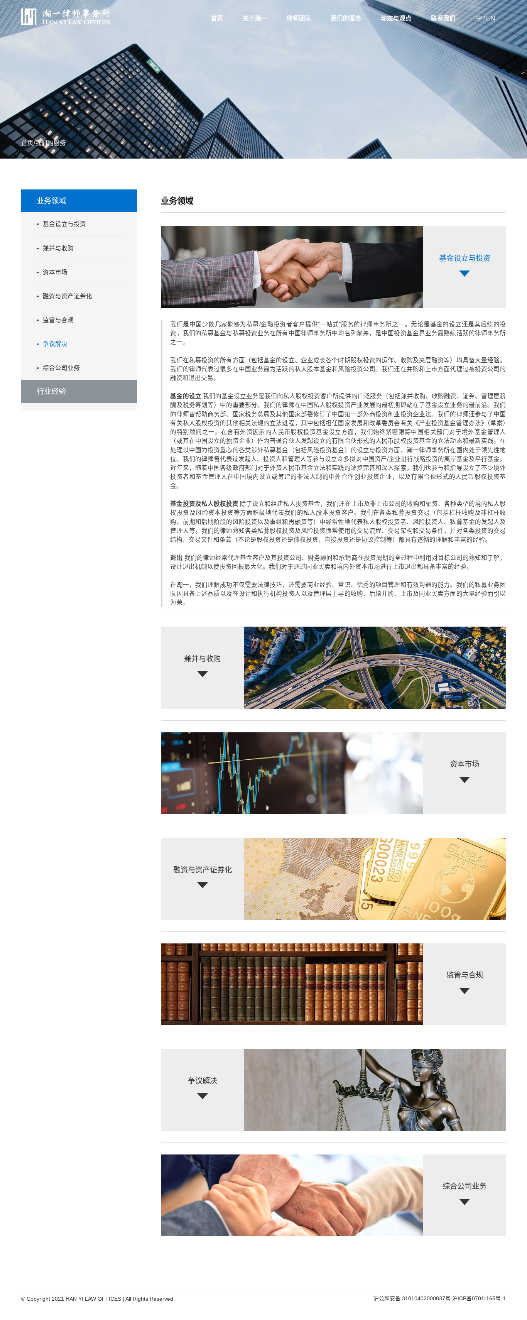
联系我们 (443, 18)
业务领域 (51, 200)
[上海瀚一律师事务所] (65, 23)
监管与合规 (58, 320)
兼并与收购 (58, 248)
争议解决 (55, 344)
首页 (217, 18)
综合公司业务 (61, 368)
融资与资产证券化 (67, 296)
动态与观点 (396, 18)
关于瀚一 (255, 18)
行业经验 (51, 391)
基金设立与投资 (64, 224)
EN (490, 18)
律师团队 (299, 18)
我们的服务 (346, 18)
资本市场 (55, 272)
